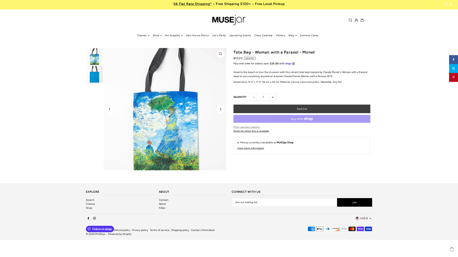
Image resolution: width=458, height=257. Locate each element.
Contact (163, 199)
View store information (250, 148)
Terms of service (160, 230)
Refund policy (122, 230)
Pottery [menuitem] (280, 35)
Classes (90, 203)
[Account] (356, 20)
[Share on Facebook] (453, 59)
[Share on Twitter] (453, 68)
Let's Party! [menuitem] (219, 35)
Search (90, 199)
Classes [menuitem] (142, 35)
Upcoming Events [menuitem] (240, 35)
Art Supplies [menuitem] (172, 35)
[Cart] (362, 20)
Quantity (240, 97)
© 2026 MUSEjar (96, 234)
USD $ (364, 218)
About (162, 203)
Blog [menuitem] (291, 35)
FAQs (162, 208)
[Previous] (110, 109)
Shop (89, 208)
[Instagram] (451, 5)
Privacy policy (140, 230)
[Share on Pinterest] (453, 77)
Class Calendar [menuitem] (263, 35)
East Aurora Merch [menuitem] (197, 35)
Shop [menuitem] (156, 35)
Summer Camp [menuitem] (309, 35)
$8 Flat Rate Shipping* (192, 4)
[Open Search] (350, 20)
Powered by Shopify (119, 234)
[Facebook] (446, 5)
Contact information (203, 230)
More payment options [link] (246, 127)
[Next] (220, 109)
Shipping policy (180, 230)
